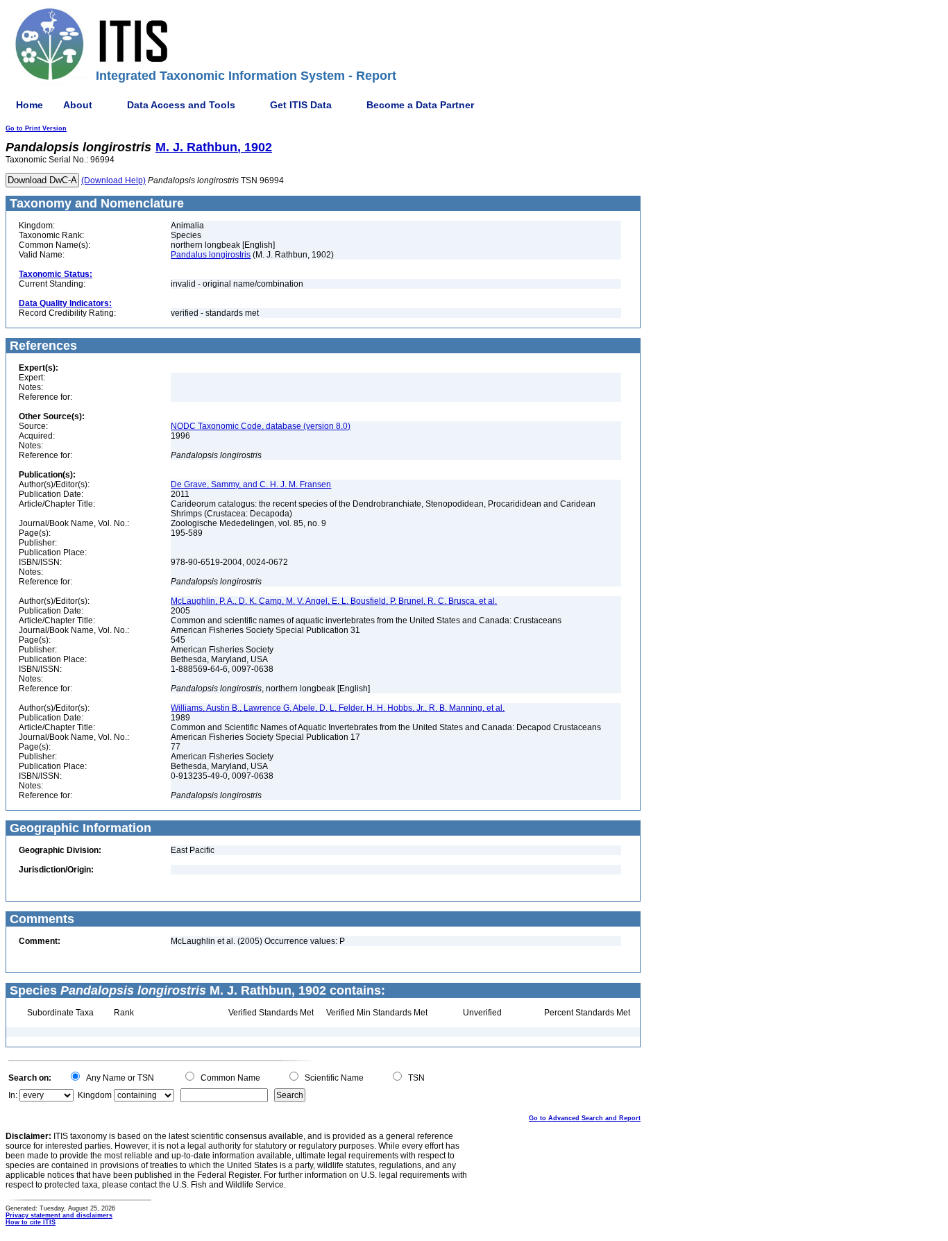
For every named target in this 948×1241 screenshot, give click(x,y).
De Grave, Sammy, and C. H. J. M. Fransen (251, 484)
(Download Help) (113, 180)
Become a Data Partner (420, 104)
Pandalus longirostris (211, 255)
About (77, 104)
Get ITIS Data (301, 104)
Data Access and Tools (181, 104)
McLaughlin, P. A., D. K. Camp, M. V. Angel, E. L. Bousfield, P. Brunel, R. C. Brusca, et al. (334, 601)
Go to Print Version (36, 128)
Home (29, 104)
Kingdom (95, 1095)
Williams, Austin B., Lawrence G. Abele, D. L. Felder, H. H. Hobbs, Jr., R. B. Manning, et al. (338, 708)
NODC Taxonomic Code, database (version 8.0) (260, 426)
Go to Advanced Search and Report (585, 1118)
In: (12, 1095)
